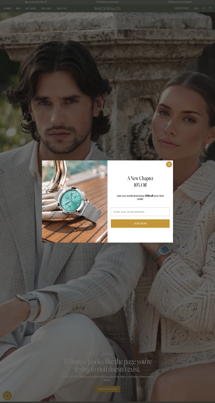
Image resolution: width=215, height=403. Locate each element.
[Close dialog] (169, 164)
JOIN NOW (140, 223)
